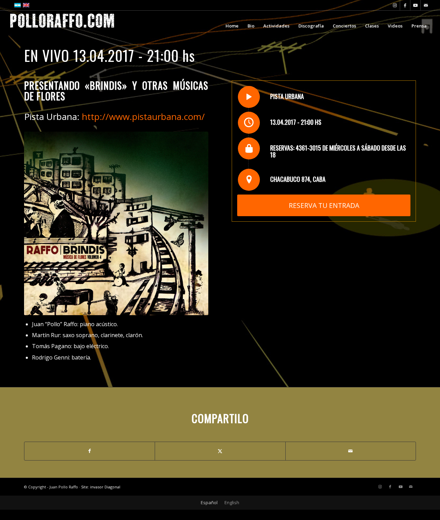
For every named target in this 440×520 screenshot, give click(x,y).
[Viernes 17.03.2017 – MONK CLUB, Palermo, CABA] (5, 260)
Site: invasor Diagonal (100, 486)
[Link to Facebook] (405, 5)
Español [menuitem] (209, 502)
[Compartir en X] (220, 451)
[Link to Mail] (426, 5)
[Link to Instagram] (395, 5)
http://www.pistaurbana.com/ (143, 116)
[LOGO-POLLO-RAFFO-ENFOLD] (62, 26)
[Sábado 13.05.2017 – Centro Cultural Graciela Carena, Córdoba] (434, 260)
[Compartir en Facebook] (89, 451)
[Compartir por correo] (351, 451)
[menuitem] (232, 26)
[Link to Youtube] (415, 5)
